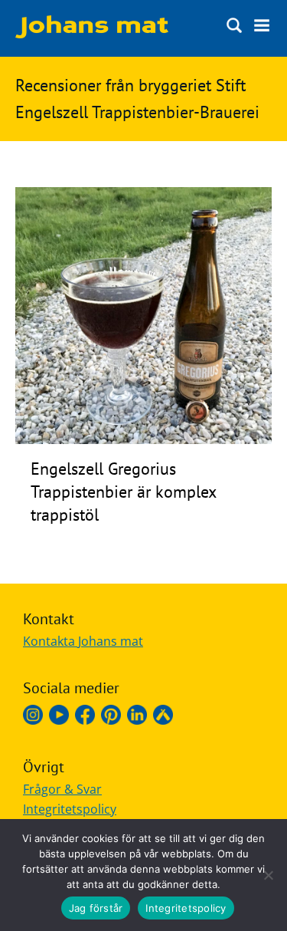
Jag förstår (96, 908)
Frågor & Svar (62, 789)
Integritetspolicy (69, 809)
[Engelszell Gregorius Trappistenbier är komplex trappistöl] (143, 439)
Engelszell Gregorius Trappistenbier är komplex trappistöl (123, 491)
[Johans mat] (91, 33)
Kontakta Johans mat (83, 641)
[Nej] (268, 875)
